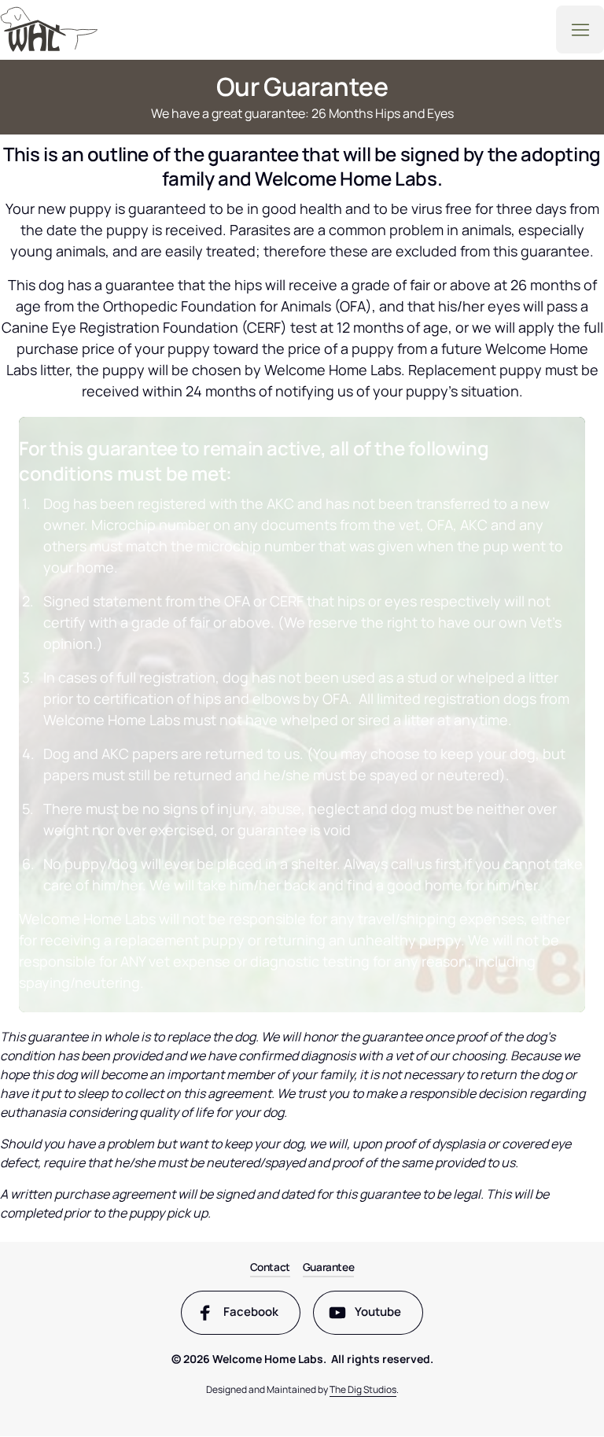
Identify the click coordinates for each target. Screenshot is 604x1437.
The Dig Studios (363, 1389)
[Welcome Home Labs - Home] (49, 29)
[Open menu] (580, 29)
